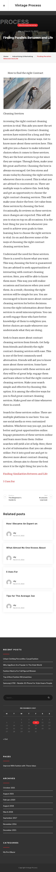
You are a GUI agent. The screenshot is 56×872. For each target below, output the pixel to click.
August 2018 (8, 806)
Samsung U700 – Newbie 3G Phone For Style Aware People (27, 683)
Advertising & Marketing (27, 25)
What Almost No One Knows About (26, 548)
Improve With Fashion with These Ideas (19, 766)
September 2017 (10, 818)
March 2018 (8, 812)
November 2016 (9, 824)
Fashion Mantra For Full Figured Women (19, 671)
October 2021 (9, 788)
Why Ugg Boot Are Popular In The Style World (22, 665)
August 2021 (8, 794)
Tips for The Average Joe (20, 596)
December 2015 (9, 830)
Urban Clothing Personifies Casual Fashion (20, 659)
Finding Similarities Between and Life (25, 473)
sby (19, 31)
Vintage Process (28, 5)
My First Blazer (9, 852)
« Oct (5, 739)
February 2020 (9, 800)
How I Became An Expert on (21, 523)
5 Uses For (9, 481)
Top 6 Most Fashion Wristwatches (17, 677)
